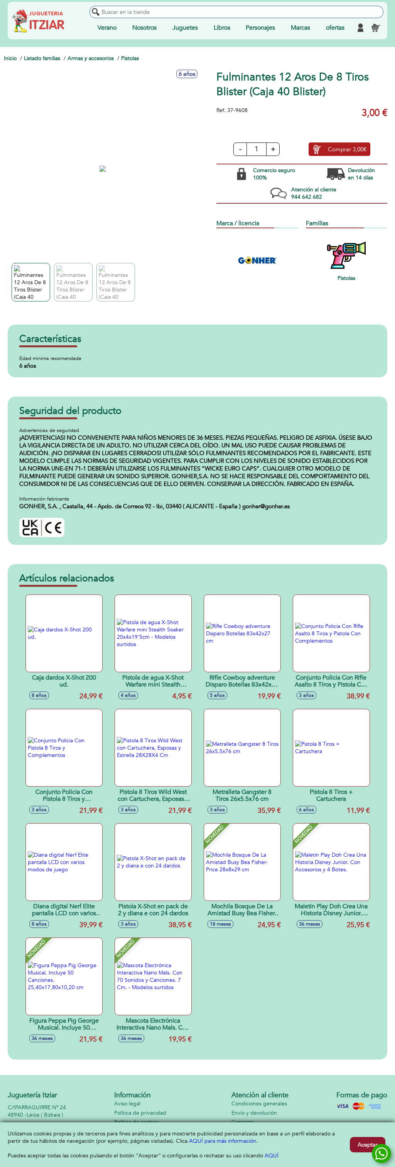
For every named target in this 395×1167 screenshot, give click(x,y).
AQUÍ (272, 1155)
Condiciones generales (259, 1103)
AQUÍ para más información (222, 1141)
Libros (222, 27)
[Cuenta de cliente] (360, 27)
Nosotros (144, 27)
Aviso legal (127, 1103)
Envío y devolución (254, 1113)
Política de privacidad (140, 1113)
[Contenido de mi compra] (375, 27)
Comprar (347, 149)
